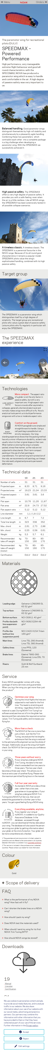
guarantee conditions (34, 843)
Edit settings (24, 1046)
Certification (10, 989)
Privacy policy (32, 1025)
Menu (7, 2)
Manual (8, 983)
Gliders (40, 2)
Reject (26, 1038)
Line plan (9, 986)
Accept (26, 1032)
